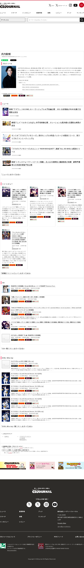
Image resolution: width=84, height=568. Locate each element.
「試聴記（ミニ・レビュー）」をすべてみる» (16, 273)
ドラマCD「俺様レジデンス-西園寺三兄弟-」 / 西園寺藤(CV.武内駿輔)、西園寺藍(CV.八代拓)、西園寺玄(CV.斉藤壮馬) (75, 193)
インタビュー (26, 13)
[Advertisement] (42, 38)
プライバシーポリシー (34, 537)
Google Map (62, 523)
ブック (69, 13)
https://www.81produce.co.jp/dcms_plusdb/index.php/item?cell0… (40, 84)
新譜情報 (39, 13)
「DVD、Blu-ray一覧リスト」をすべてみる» (17, 426)
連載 (49, 13)
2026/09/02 (32, 401)
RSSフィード (58, 537)
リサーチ (14, 13)
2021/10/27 (31, 299)
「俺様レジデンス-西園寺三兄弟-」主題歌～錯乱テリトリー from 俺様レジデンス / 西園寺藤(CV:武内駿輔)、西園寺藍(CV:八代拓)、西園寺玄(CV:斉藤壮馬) (19, 194)
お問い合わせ (79, 537)
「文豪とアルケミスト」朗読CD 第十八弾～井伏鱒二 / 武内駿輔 (27, 297)
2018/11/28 (31, 326)
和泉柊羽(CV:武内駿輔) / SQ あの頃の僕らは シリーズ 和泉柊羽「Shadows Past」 (33, 286)
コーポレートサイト (64, 526)
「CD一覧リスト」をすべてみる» (13, 348)
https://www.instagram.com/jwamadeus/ (33, 89)
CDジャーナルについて (7, 537)
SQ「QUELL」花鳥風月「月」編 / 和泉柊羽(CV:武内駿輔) (26, 335)
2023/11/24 (34, 288)
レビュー (59, 13)
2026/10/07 (32, 376)
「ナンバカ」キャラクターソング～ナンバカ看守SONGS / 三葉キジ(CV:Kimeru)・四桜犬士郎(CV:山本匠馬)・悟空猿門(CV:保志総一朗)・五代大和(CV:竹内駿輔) (19, 237)
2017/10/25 (43, 199)
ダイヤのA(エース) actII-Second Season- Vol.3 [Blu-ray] (27, 386)
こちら (21, 447)
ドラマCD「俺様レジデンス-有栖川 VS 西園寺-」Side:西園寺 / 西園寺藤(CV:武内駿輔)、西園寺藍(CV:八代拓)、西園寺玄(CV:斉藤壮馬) (46, 323)
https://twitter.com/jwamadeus (30, 87)
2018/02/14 (15, 204)
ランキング (80, 13)
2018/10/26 (34, 337)
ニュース (3, 13)
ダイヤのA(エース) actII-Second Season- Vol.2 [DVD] (26, 399)
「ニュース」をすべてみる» (10, 174)
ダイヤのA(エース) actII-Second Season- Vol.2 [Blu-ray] (27, 411)
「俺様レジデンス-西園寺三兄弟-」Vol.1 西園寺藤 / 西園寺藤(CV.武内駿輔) (47, 191)
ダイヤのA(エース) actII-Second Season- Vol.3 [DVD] (26, 373)
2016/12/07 (15, 248)
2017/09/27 (71, 202)
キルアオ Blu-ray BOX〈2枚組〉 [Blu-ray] (22, 361)
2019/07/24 (35, 312)
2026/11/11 (32, 363)
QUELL (7, 436)
